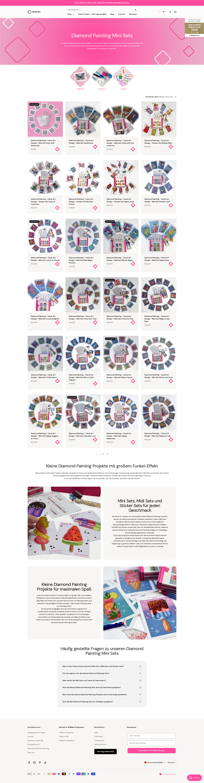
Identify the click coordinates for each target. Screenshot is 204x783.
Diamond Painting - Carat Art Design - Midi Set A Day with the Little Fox (120, 143)
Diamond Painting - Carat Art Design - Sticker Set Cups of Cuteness (43, 201)
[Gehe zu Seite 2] (107, 454)
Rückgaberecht (34, 744)
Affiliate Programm (66, 732)
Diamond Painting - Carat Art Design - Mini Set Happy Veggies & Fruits (44, 436)
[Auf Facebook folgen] (29, 762)
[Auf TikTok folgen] (45, 762)
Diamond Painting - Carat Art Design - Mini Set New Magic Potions (81, 260)
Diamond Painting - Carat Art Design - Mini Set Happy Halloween (119, 436)
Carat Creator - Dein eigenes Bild (92, 14)
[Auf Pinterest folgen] (39, 762)
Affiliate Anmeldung (66, 740)
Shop (69, 14)
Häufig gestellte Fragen (36, 732)
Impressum (98, 736)
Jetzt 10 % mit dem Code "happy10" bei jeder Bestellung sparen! (102, 3)
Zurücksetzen (127, 9)
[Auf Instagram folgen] (34, 762)
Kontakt (31, 736)
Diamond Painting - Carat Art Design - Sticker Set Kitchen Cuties (81, 201)
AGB (96, 732)
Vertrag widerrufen (105, 751)
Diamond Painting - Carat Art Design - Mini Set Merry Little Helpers (81, 377)
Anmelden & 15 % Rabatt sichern (152, 750)
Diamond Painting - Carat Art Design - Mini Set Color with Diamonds (43, 143)
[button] (164, 12)
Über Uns (31, 752)
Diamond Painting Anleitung (38, 748)
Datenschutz (99, 740)
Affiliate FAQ (64, 736)
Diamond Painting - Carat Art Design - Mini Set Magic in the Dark (157, 318)
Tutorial (121, 14)
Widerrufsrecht (100, 744)
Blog (112, 14)
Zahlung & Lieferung (35, 740)
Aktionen (133, 14)
